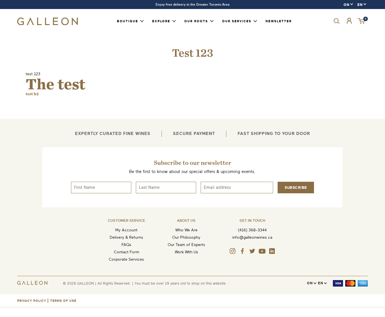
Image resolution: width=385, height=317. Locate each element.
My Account (126, 230)
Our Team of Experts (186, 245)
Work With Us (186, 252)
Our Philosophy (186, 237)
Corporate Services (126, 259)
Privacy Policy (31, 301)
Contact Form (126, 252)
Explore (161, 21)
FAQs (126, 245)
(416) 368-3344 (252, 230)
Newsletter (278, 21)
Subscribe (296, 187)
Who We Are (186, 230)
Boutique (127, 21)
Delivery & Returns (126, 237)
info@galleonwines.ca (252, 237)
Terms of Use (63, 301)
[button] (361, 21)
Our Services (236, 21)
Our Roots (196, 21)
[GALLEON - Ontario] (47, 24)
